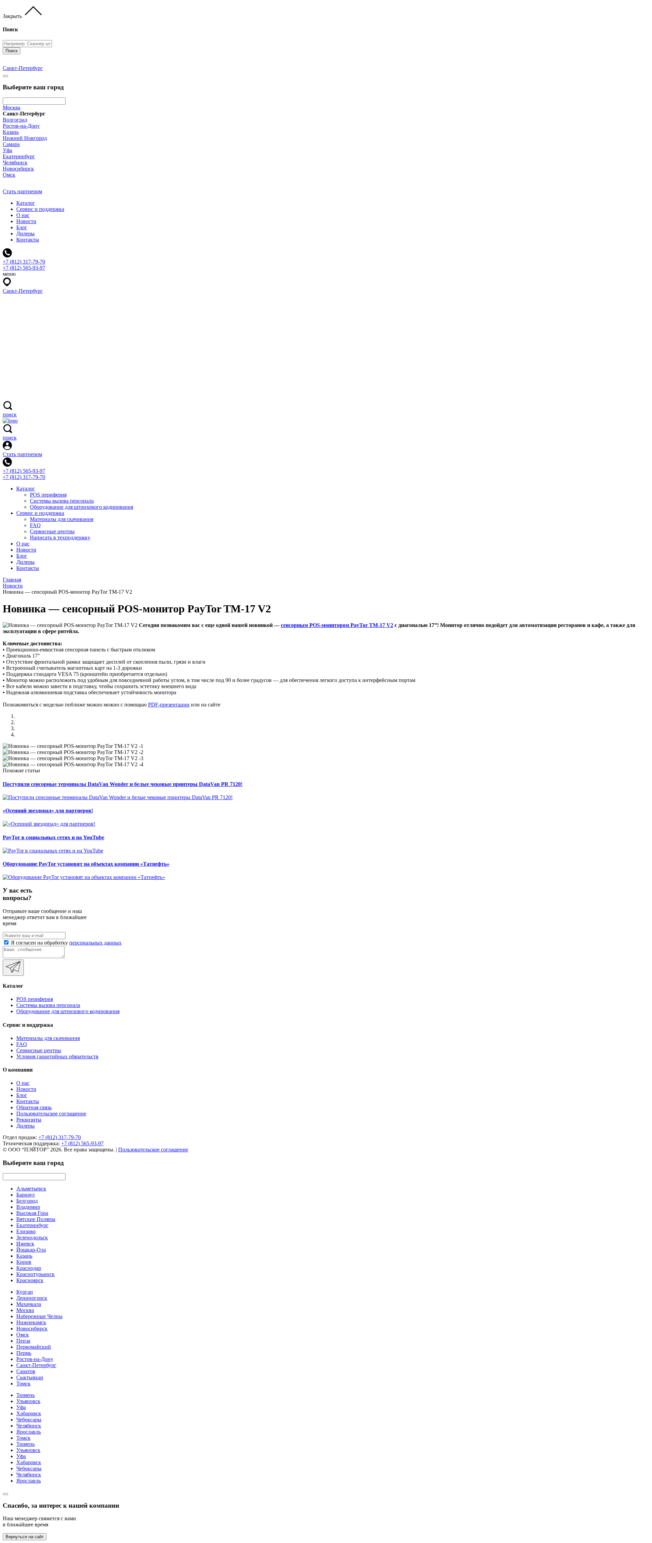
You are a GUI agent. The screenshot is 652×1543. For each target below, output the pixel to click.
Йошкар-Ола (31, 1250)
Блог (21, 227)
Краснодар (28, 1268)
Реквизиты (28, 1120)
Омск (9, 175)
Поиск (11, 50)
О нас (23, 215)
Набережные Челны (39, 1316)
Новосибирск (18, 169)
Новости (26, 221)
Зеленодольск (32, 1237)
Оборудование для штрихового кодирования (81, 507)
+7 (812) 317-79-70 (24, 477)
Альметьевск (31, 1188)
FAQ (35, 525)
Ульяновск (28, 1401)
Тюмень (25, 1395)
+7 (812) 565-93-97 (24, 471)
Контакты (27, 240)
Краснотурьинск (35, 1274)
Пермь (23, 1353)
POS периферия (48, 495)
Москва (11, 107)
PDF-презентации (168, 704)
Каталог (25, 203)
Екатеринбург (19, 156)
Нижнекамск (31, 1322)
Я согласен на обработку (66, 943)
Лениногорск (31, 1298)
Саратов (25, 1371)
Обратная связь (34, 1107)
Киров (23, 1262)
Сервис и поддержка (40, 209)
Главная (12, 579)
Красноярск (29, 1280)
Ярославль (28, 1432)
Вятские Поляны (35, 1219)
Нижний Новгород (25, 138)
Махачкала (28, 1304)
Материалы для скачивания (61, 519)
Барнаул (25, 1195)
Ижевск (25, 1243)
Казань (11, 132)
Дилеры (25, 233)
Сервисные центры (52, 531)
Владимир (28, 1207)
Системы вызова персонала (62, 501)
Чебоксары (28, 1419)
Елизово (26, 1231)
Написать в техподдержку (60, 537)
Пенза (23, 1341)
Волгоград (15, 120)
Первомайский (33, 1347)
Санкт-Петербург (36, 1365)
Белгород (27, 1201)
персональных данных (95, 943)
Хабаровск (28, 1413)
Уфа (7, 150)
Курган (24, 1292)
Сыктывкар (29, 1377)
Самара (11, 144)
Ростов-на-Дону (21, 126)
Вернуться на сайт (24, 1536)
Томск (23, 1383)
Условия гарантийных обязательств (57, 1056)
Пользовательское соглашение (51, 1113)
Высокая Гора (32, 1213)
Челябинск (15, 162)
